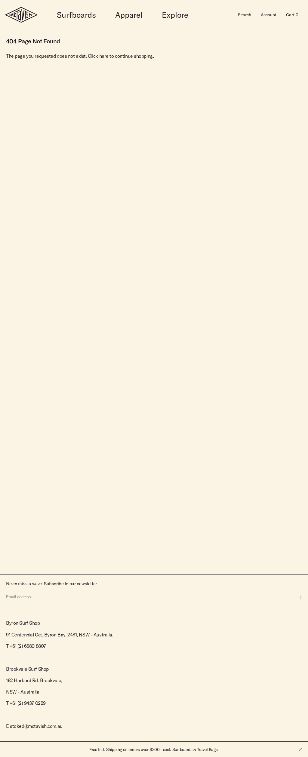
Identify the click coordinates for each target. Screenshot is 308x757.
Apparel (129, 15)
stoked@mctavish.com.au (36, 726)
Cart (292, 14)
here (104, 56)
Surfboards (76, 15)
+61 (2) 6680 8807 (28, 646)
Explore (175, 15)
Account (268, 14)
